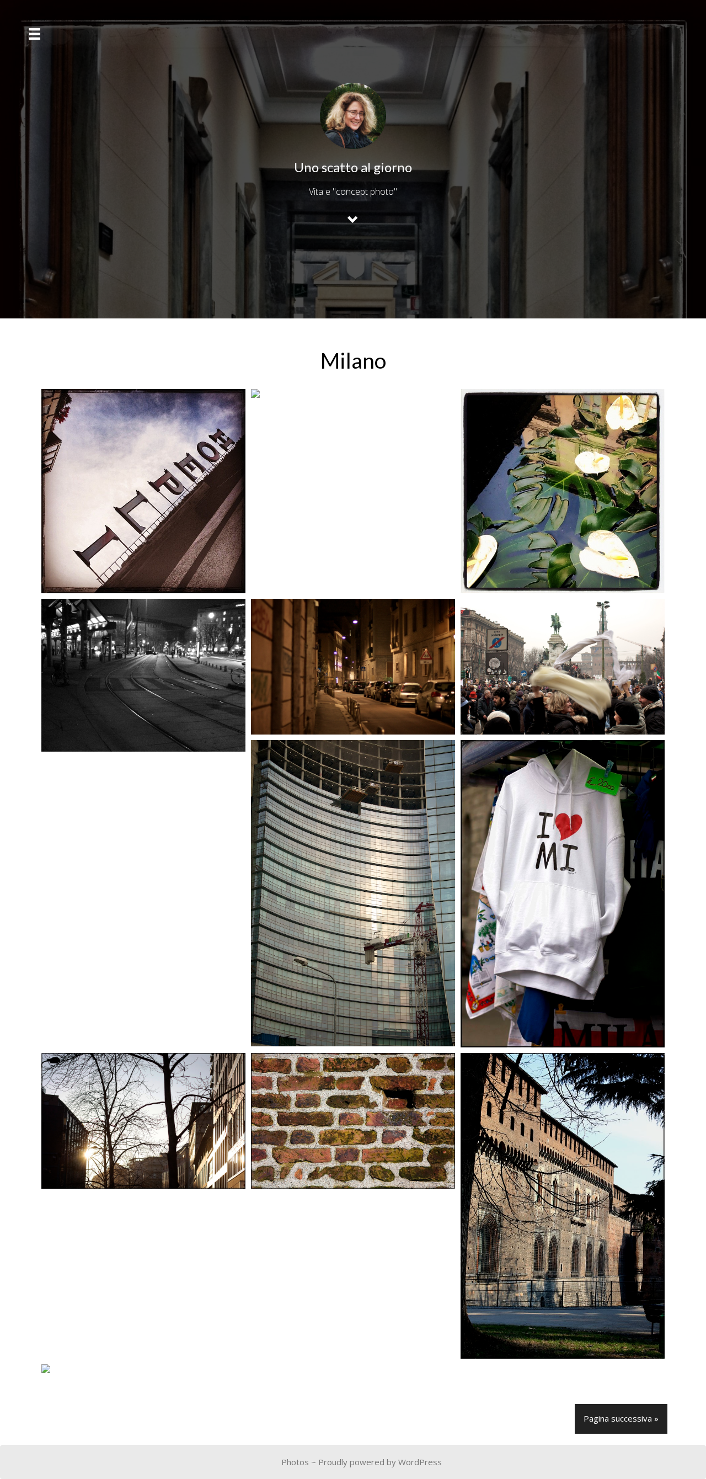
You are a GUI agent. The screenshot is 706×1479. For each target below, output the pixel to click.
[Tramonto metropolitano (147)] (143, 1121)
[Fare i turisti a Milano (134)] (563, 1206)
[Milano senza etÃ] (353, 393)
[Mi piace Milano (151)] (563, 893)
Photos (295, 1461)
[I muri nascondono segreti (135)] (353, 1121)
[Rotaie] (143, 675)
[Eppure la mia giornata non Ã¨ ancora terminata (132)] (143, 1368)
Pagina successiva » (621, 1418)
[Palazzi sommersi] (563, 491)
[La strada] (353, 667)
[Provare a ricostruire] (353, 893)
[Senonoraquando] (563, 667)
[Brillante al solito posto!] (143, 491)
